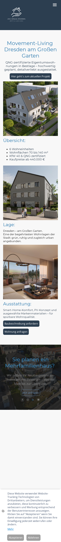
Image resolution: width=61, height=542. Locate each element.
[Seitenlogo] (16, 15)
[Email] (38, 399)
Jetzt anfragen (30, 392)
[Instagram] (27, 399)
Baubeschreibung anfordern (21, 323)
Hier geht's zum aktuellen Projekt (30, 76)
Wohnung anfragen (16, 331)
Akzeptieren (16, 537)
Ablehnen (33, 537)
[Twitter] (33, 399)
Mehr (11, 529)
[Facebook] (22, 399)
